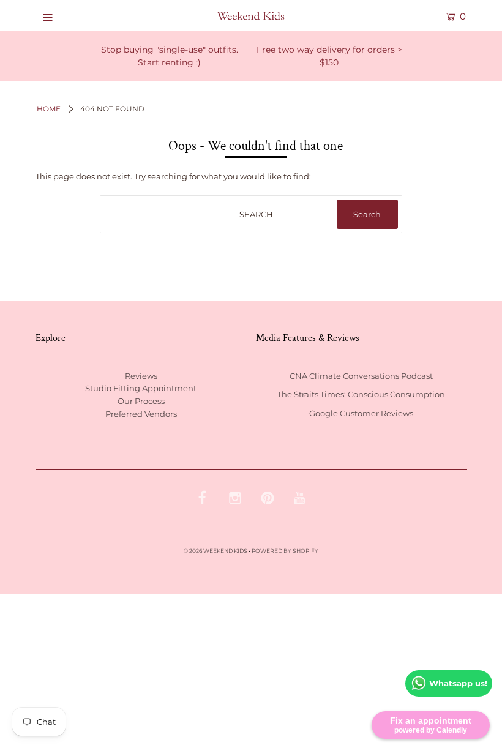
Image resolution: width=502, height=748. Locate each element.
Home (49, 108)
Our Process (141, 401)
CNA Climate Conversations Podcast (361, 376)
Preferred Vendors (141, 414)
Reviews (141, 376)
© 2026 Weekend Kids (215, 550)
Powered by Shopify (285, 550)
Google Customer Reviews (361, 413)
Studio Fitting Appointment (141, 388)
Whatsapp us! (458, 683)
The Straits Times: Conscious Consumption (361, 394)
